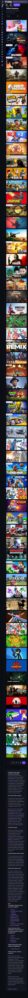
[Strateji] (2, 54)
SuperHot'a (11, 813)
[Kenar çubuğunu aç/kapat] (2, 1)
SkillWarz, (15, 888)
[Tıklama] (2, 59)
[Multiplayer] (2, 21)
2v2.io (12, 922)
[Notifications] (10, 4)
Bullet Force (14, 917)
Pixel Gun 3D (19, 825)
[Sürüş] (2, 56)
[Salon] (2, 47)
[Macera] (2, 42)
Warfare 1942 (15, 916)
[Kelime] (2, 39)
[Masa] (2, 44)
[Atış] (2, 30)
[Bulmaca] (2, 32)
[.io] (2, 34)
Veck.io (13, 909)
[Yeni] (2, 11)
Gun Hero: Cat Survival (17, 924)
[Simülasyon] (2, 49)
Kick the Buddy (15, 925)
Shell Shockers (15, 919)
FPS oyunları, (11, 779)
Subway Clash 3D (16, 877)
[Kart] (2, 37)
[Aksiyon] (2, 27)
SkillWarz (14, 914)
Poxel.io (13, 940)
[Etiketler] (2, 65)
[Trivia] (2, 61)
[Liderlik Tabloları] (2, 24)
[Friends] (2, 4)
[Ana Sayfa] (2, 6)
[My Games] (6, 4)
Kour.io (20, 846)
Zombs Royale (20, 861)
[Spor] (2, 52)
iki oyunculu (18, 791)
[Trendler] (2, 14)
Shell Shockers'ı (12, 810)
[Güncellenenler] (2, 16)
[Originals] (2, 19)
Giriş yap (16, 5)
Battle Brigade (15, 921)
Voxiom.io (16, 839)
